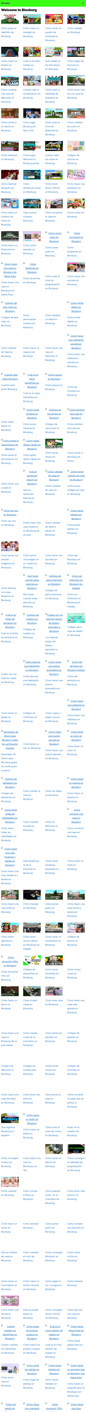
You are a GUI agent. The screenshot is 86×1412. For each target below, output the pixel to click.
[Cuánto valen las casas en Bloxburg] (54, 149)
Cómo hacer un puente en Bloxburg (75, 820)
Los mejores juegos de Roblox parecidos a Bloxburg (51, 668)
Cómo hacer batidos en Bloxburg (73, 535)
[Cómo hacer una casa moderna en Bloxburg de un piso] (32, 533)
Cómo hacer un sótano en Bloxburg (9, 65)
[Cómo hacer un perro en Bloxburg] (10, 1017)
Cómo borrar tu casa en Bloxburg (53, 1138)
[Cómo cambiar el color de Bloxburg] (32, 1306)
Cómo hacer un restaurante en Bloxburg (53, 963)
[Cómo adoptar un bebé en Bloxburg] (54, 311)
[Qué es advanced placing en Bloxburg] (32, 490)
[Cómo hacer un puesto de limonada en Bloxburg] (54, 22)
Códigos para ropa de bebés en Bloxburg (75, 654)
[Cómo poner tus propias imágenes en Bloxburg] (10, 565)
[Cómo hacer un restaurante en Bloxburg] (54, 953)
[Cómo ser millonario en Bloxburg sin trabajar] (76, 611)
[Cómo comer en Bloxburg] (76, 206)
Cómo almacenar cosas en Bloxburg (32, 188)
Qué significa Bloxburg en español (8, 1175)
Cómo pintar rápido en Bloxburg (73, 321)
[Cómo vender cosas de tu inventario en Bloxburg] (32, 1062)
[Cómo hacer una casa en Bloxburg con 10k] (32, 1202)
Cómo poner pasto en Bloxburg (51, 930)
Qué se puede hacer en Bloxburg (30, 1387)
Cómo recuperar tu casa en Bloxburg (53, 216)
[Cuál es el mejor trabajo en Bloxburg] (32, 54)
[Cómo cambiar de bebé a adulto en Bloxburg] (54, 529)
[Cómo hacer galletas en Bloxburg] (10, 953)
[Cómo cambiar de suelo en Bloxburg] (76, 116)
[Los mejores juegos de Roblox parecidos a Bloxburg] (54, 654)
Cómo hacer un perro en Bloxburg (9, 1027)
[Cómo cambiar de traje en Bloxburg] (10, 350)
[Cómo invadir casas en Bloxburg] (32, 1017)
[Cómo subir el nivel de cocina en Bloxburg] (54, 1167)
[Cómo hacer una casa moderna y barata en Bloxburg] (10, 887)
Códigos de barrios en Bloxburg (73, 963)
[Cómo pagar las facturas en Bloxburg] (76, 54)
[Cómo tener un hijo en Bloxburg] (32, 762)
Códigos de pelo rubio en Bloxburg (9, 321)
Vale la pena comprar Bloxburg (29, 216)
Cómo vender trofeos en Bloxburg (30, 1247)
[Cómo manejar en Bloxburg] (32, 920)
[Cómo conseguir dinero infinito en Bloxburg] (54, 1380)
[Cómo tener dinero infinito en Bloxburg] (54, 177)
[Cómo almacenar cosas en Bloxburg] (32, 177)
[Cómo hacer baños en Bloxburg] (10, 424)
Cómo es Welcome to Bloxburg (51, 851)
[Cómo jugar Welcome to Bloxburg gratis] (32, 149)
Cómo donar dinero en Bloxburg (51, 463)
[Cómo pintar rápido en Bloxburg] (76, 311)
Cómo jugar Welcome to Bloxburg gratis (31, 159)
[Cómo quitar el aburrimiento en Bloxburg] (10, 455)
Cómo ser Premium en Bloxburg (73, 399)
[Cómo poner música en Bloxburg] (54, 1097)
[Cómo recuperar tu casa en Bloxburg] (54, 206)
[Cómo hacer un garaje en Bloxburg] (10, 731)
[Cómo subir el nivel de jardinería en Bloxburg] (54, 116)
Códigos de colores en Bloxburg (73, 159)
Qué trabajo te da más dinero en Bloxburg (52, 65)
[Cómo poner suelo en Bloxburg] (54, 241)
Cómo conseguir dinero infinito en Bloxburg (54, 1391)
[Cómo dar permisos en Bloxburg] (76, 692)
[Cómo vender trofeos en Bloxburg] (32, 1236)
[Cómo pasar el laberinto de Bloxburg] (10, 22)
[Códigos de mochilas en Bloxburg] (76, 1097)
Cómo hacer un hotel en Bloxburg (75, 890)
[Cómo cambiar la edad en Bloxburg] (32, 840)
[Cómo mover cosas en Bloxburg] (76, 988)
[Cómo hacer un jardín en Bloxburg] (32, 1167)
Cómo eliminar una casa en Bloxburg (75, 434)
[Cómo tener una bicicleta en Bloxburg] (54, 568)
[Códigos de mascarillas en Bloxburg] (32, 986)
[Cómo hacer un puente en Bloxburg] (76, 809)
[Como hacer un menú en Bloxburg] (10, 1275)
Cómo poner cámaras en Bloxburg (29, 434)
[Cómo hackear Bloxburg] (76, 1337)
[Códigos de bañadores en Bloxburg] (10, 809)
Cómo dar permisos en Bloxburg (73, 703)
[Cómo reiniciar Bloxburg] (32, 1271)
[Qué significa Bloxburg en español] (10, 1164)
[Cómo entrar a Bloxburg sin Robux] (76, 455)
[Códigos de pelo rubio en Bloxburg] (10, 311)
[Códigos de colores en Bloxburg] (76, 149)
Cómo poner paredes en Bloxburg (29, 249)
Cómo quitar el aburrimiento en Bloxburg (9, 465)
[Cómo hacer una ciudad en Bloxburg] (10, 486)
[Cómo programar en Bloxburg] (76, 241)
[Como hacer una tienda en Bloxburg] (10, 1374)
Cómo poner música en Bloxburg (51, 1107)
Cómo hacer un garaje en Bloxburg (9, 742)
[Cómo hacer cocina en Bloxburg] (76, 1306)
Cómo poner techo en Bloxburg (51, 1286)
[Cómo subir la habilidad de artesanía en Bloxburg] (54, 83)
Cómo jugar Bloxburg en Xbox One (29, 126)
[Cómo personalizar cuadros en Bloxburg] (32, 315)
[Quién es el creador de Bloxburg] (76, 1167)
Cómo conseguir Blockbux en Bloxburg (54, 1321)
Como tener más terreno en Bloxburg (76, 1247)
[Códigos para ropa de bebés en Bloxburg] (76, 643)
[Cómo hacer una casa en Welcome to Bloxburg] (54, 354)
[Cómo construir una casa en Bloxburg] (76, 844)
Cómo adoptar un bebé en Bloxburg (52, 321)
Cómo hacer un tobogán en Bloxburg (31, 32)
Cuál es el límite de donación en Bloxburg (9, 660)
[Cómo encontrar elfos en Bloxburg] (10, 988)
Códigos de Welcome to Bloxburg (7, 1107)
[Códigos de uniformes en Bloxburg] (32, 731)
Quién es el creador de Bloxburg (73, 1177)
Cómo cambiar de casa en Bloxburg (52, 496)
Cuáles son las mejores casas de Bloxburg (8, 703)
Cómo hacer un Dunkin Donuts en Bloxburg (31, 1356)
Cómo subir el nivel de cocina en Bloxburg (53, 1177)
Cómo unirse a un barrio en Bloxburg (8, 126)
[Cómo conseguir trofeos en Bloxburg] (10, 1202)
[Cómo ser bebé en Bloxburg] (54, 809)
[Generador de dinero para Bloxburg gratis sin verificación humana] (10, 770)
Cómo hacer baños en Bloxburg (7, 434)
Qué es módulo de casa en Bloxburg (9, 1317)
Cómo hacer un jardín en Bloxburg (31, 1177)
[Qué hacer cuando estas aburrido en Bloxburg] (32, 611)
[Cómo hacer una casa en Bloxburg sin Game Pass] (10, 276)
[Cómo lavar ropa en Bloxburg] (54, 1017)
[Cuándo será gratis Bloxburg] (10, 385)
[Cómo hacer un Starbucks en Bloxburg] (10, 239)
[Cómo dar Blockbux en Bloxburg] (76, 568)
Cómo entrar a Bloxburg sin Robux (74, 465)
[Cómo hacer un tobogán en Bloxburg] (32, 22)
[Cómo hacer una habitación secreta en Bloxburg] (76, 354)
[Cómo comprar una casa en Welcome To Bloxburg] (10, 83)
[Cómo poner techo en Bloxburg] (54, 1275)
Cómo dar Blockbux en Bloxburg (73, 578)
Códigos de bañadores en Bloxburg (8, 820)
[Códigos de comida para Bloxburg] (32, 1097)
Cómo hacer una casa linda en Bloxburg (10, 930)
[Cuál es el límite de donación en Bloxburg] (10, 649)
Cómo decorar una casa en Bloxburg (74, 1391)
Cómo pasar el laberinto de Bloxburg (8, 32)
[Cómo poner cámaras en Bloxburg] (32, 424)
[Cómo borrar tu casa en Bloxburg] (54, 1128)
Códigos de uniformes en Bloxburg (30, 742)
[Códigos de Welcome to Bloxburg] (10, 1097)
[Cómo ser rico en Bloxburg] (10, 520)
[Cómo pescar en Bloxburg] (54, 385)
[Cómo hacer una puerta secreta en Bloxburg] (54, 766)
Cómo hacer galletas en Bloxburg (7, 963)
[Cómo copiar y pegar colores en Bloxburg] (54, 731)
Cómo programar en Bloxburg (74, 251)
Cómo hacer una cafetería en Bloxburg (76, 742)
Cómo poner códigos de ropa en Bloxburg (75, 496)
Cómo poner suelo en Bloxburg (51, 251)
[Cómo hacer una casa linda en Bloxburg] (10, 920)
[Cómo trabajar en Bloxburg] (76, 22)
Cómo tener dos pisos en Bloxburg (31, 1138)
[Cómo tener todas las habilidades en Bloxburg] (10, 844)
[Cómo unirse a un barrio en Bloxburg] (10, 116)
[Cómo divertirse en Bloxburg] (32, 272)
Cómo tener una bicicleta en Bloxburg (53, 578)
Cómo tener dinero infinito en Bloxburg (52, 188)
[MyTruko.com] (5, 3)
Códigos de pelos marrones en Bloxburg (53, 617)
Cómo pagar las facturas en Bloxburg (75, 65)
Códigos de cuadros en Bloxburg (29, 656)
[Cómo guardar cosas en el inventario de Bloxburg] (54, 1241)
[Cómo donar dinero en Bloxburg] (54, 452)
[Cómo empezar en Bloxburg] (10, 149)
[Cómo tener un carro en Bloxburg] (76, 762)
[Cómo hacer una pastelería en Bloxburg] (76, 177)
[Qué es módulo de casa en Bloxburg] (10, 1306)
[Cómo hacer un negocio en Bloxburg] (32, 350)
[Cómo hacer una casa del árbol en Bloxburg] (10, 1132)
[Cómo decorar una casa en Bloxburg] (76, 1380)
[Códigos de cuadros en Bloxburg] (32, 645)
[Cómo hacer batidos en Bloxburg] (76, 524)
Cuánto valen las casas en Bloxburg (52, 159)
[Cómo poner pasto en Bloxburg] (54, 920)
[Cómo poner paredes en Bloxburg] (32, 239)
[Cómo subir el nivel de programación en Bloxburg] (54, 276)
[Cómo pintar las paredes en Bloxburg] (54, 1058)
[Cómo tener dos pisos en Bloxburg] (32, 1128)
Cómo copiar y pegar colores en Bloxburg (53, 742)
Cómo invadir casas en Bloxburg (30, 1027)
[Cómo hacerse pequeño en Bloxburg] (10, 177)
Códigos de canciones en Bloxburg (52, 434)
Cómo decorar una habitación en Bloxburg (31, 703)
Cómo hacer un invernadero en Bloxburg (9, 1352)
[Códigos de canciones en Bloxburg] (54, 424)
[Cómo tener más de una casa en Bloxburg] (76, 83)
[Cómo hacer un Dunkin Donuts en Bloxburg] (32, 1345)
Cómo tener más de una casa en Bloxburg (76, 93)
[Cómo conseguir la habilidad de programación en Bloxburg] (76, 1195)
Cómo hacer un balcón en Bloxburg (53, 1206)
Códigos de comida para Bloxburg (29, 1107)
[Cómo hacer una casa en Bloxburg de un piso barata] (10, 1062)
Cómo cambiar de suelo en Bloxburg (75, 126)
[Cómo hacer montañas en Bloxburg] (54, 986)
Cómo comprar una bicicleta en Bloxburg (75, 1286)
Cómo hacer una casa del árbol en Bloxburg (10, 1142)
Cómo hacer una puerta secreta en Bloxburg (54, 777)
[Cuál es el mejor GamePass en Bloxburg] (32, 393)
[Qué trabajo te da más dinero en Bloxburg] (54, 54)
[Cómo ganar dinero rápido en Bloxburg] (32, 455)
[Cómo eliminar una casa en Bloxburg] (76, 424)
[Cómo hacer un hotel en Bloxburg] (76, 879)
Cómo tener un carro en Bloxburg (75, 773)
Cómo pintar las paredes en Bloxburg (53, 1068)
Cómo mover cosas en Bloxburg (74, 998)
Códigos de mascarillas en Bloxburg (30, 996)
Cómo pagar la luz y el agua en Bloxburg (53, 1352)
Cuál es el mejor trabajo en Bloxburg (31, 65)
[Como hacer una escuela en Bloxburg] (76, 270)
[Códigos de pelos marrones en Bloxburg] (54, 606)
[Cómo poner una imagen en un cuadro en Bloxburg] (32, 572)
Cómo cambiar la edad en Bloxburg (30, 851)
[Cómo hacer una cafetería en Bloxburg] (76, 731)
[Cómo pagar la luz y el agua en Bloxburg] (54, 1341)
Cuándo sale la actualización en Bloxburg (31, 93)
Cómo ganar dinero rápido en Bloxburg (32, 465)
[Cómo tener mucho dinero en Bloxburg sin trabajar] (32, 953)
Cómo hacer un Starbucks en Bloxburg (9, 249)
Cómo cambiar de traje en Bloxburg (8, 360)
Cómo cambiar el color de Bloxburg (30, 1317)
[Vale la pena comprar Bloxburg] (32, 206)
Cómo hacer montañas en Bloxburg (52, 996)
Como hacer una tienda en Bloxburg (10, 1384)
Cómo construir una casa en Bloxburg (75, 855)
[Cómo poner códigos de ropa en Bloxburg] (76, 486)
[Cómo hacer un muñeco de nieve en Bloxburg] (10, 206)
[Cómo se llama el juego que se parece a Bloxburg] (76, 1132)
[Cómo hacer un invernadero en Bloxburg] (10, 1341)
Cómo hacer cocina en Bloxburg (73, 1317)
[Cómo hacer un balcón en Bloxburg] (54, 1195)
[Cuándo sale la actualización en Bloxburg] (32, 83)
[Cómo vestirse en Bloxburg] (10, 1234)
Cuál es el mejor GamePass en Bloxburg (31, 403)
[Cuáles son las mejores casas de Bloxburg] (10, 692)
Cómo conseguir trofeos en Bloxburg (9, 1212)
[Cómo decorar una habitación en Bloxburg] (32, 692)
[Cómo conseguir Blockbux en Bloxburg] (54, 1310)
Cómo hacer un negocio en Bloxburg (31, 360)
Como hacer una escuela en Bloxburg (76, 280)
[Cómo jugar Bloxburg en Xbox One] (32, 116)
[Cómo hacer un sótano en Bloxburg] (10, 54)
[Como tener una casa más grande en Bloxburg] (76, 1023)
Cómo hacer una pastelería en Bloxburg (76, 188)
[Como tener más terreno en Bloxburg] (76, 1236)
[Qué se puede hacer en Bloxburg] (32, 1376)
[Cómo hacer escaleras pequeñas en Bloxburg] (54, 883)
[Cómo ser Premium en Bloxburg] (76, 389)
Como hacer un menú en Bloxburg (9, 1286)
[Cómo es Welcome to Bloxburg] (54, 840)
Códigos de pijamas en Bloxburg (73, 1068)
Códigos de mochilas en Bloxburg (73, 1107)
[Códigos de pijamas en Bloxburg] (76, 1058)
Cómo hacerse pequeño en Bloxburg (8, 188)
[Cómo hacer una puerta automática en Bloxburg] (54, 697)
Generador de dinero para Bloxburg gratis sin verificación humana (9, 785)
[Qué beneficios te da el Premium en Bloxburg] (32, 883)
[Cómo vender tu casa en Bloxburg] (32, 809)
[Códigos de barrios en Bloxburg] (76, 953)
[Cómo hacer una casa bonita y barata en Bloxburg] (76, 920)
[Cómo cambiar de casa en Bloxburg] (54, 486)
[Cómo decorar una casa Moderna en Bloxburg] (10, 606)
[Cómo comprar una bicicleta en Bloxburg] (76, 1275)
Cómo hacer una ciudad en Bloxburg (10, 496)
